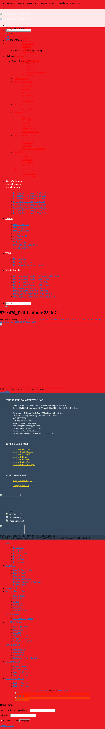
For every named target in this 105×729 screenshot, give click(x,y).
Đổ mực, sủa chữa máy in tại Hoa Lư (29, 288)
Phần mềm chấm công (22, 262)
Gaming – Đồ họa (21, 79)
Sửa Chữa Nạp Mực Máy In (25, 245)
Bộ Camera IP (27, 140)
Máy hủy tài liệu (28, 101)
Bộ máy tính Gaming (30, 69)
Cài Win (16, 233)
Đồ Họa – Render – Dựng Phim (34, 72)
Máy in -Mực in (12, 270)
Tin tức (15, 483)
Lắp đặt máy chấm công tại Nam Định (29, 213)
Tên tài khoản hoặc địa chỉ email (15, 710)
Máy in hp (26, 89)
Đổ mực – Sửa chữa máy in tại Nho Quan (31, 279)
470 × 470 (31, 319)
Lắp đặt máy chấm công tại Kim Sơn (29, 201)
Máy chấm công (12, 187)
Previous (5, 391)
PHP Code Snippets (43, 690)
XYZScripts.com (63, 690)
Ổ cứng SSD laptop (29, 163)
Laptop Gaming (28, 44)
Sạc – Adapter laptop (30, 165)
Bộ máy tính (19, 56)
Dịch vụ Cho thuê (28, 174)
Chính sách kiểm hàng (21, 462)
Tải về (8, 253)
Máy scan (25, 98)
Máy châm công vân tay (31, 109)
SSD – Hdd (26, 120)
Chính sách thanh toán (21, 449)
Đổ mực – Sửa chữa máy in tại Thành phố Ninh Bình (36, 276)
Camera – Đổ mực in (22, 169)
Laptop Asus (26, 47)
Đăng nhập (25, 721)
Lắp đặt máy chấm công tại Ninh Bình (29, 193)
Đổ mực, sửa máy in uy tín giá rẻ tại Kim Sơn (32, 294)
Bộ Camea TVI (27, 143)
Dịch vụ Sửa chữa (29, 177)
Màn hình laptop (28, 160)
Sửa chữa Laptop (13, 181)
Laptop (17, 33)
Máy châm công (20, 104)
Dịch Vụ (9, 218)
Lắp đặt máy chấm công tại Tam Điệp (29, 204)
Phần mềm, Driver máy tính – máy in (29, 265)
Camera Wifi (27, 146)
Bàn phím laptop (28, 157)
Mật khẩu (5, 715)
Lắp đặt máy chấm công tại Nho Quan (29, 196)
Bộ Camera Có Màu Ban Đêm (33, 149)
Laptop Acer (26, 50)
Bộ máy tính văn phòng (31, 61)
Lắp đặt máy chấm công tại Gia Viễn (29, 199)
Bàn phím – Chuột (29, 129)
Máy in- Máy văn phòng (23, 82)
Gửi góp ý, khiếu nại (21, 486)
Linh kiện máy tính (21, 112)
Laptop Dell (26, 38)
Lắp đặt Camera (13, 184)
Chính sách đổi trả (20, 457)
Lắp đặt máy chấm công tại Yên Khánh (30, 207)
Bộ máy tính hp (28, 66)
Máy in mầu (26, 95)
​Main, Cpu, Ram (28, 117)
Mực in (24, 92)
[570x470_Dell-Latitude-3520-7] (32, 386)
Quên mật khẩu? (7, 725)
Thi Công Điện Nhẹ (21, 248)
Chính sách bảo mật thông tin (24, 465)
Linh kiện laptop (20, 152)
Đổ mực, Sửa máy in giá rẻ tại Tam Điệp (30, 282)
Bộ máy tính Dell (28, 64)
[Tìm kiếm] (6, 33)
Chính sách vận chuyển (21, 454)
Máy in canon (27, 86)
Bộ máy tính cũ (28, 75)
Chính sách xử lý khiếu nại (23, 452)
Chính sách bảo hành (21, 459)
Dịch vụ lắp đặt (19, 227)
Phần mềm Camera (21, 259)
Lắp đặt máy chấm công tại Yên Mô (28, 210)
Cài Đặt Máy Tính (21, 236)
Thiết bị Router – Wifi (30, 132)
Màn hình (25, 123)
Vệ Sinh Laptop (20, 242)
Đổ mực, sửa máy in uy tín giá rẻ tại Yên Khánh (34, 296)
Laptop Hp (26, 41)
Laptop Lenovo (28, 52)
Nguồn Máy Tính (28, 126)
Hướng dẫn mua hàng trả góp (24, 481)
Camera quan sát (20, 135)
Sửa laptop (17, 239)
